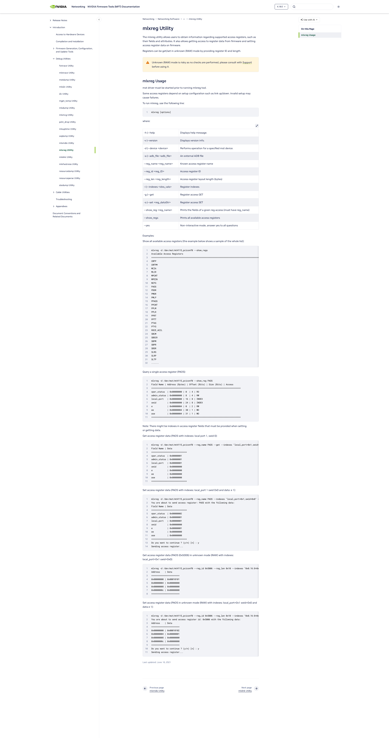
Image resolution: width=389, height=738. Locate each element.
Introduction (59, 27)
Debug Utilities (63, 58)
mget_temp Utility (68, 100)
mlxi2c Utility (65, 86)
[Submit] (294, 6)
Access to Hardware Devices (70, 34)
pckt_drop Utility (67, 122)
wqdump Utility (66, 136)
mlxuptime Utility (67, 129)
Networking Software (168, 19)
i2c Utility (63, 93)
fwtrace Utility (66, 65)
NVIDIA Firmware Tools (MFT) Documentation (114, 6)
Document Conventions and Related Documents (66, 215)
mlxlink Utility (65, 157)
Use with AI (309, 19)
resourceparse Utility (69, 178)
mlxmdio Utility (66, 143)
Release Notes (60, 20)
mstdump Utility (67, 79)
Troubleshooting (64, 199)
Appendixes (61, 206)
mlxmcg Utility (66, 115)
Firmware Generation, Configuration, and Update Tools (74, 50)
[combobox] (312, 7)
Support (247, 62)
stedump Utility (66, 185)
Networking (78, 6)
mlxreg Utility (66, 150)
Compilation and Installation (70, 41)
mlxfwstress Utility (68, 164)
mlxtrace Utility (66, 72)
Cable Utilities (63, 192)
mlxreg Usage (308, 35)
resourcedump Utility (69, 171)
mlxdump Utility (67, 107)
